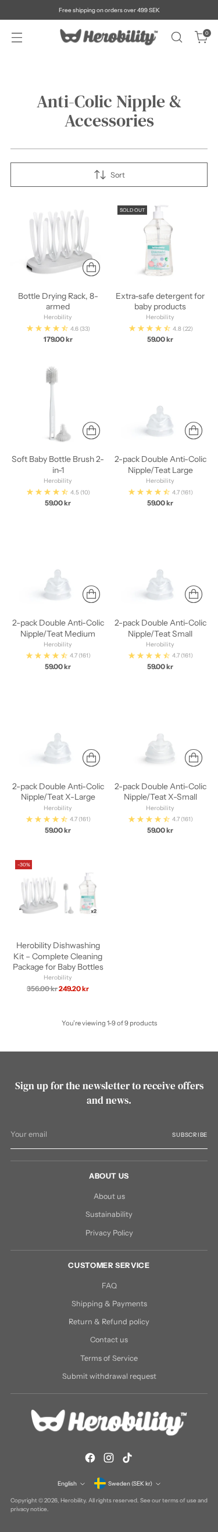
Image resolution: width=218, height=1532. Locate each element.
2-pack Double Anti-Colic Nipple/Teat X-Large (58, 791)
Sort (117, 175)
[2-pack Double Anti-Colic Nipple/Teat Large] (160, 404)
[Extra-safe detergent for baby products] (160, 241)
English (67, 1483)
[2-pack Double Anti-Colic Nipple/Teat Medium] (57, 568)
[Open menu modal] (16, 37)
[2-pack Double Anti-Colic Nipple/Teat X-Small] (160, 732)
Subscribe (190, 1134)
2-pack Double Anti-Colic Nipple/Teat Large (160, 464)
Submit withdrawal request (109, 1376)
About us (109, 1196)
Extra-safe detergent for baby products (160, 301)
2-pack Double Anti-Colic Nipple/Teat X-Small (160, 791)
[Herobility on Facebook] (90, 1459)
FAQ (109, 1285)
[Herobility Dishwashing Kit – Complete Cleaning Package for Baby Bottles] (57, 893)
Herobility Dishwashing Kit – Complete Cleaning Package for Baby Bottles (58, 955)
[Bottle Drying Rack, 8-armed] (57, 241)
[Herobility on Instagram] (109, 1459)
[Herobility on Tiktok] (127, 1459)
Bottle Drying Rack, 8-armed (58, 301)
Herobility (72, 1500)
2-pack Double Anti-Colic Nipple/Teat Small (160, 627)
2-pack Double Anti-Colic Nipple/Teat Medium (58, 627)
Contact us (109, 1339)
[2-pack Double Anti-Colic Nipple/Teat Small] (160, 568)
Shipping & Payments (109, 1303)
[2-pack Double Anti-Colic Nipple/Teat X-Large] (57, 732)
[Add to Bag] (91, 267)
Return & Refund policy (109, 1321)
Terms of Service (109, 1358)
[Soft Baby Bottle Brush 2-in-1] (57, 404)
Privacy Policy (109, 1233)
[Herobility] (109, 37)
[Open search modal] (176, 37)
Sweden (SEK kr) (130, 1483)
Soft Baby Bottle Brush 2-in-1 (58, 464)
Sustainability (109, 1214)
